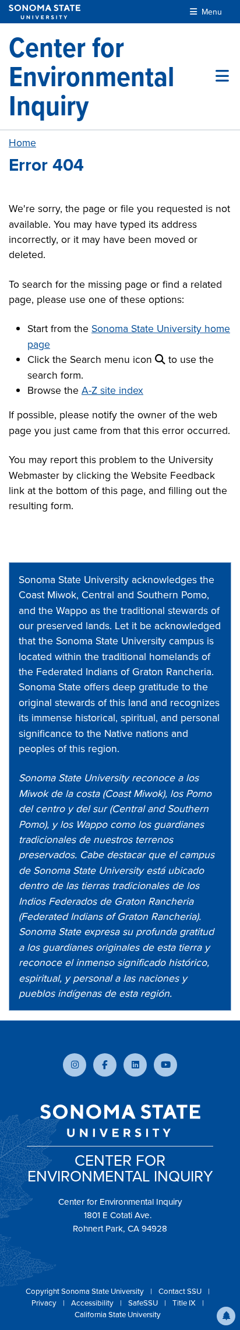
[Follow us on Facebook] (105, 1065)
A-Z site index (112, 390)
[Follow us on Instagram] (74, 1065)
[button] (226, 1316)
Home (22, 142)
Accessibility (93, 1302)
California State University (118, 1314)
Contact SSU (180, 1291)
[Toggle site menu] (222, 76)
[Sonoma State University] (44, 12)
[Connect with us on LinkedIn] (135, 1065)
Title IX (184, 1302)
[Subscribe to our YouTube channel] (165, 1065)
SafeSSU (144, 1302)
